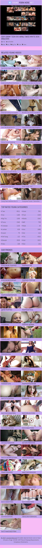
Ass (8, 44)
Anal (3, 44)
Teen (24, 44)
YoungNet (23, 2)
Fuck (19, 44)
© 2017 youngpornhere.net (9, 538)
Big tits (14, 44)
